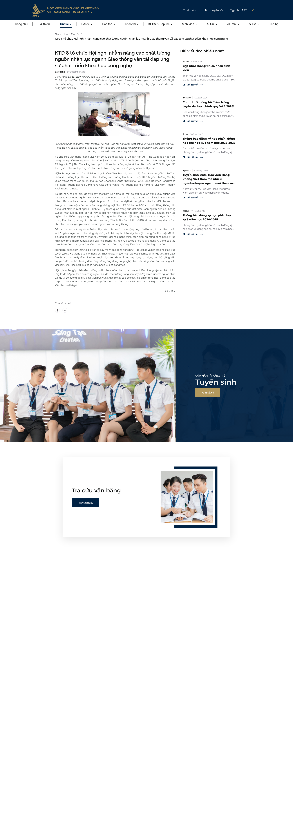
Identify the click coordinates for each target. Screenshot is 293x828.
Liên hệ (274, 24)
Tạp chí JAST (238, 10)
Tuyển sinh (190, 10)
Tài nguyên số (214, 10)
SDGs (252, 24)
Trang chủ (21, 24)
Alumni (231, 24)
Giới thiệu (44, 24)
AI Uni (211, 24)
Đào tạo (107, 24)
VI (253, 10)
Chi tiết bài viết (190, 85)
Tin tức (64, 24)
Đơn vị (85, 24)
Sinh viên (188, 24)
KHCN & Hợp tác (159, 24)
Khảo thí (130, 24)
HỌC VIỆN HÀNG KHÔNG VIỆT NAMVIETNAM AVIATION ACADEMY (73, 10)
